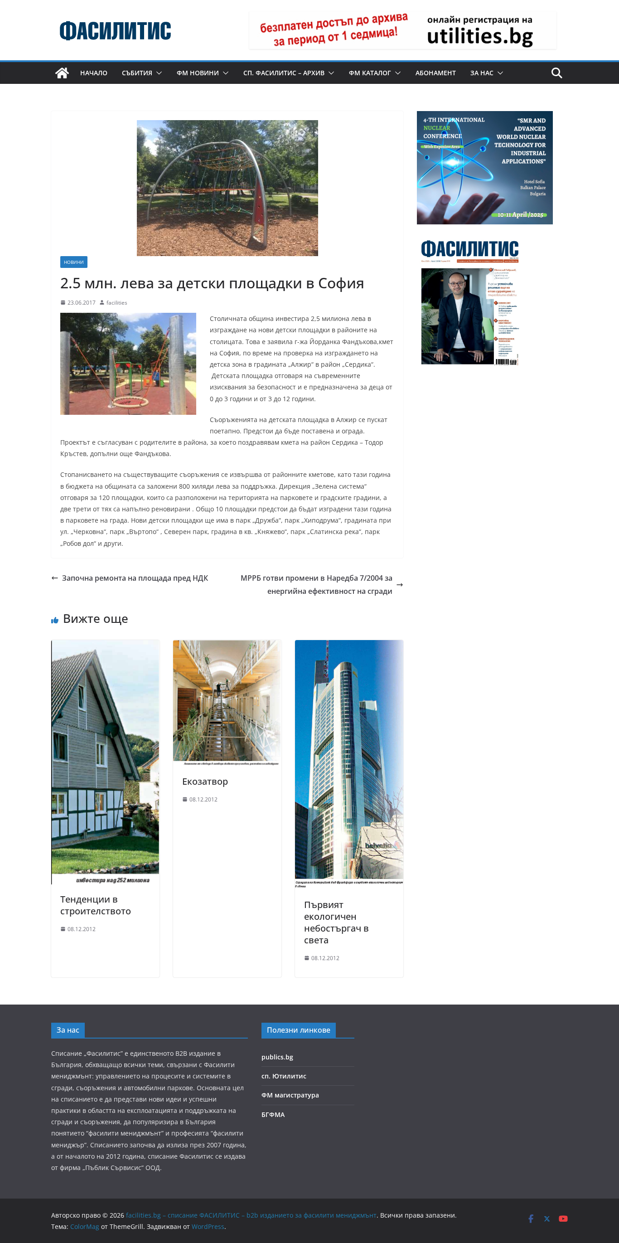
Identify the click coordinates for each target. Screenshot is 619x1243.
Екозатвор (205, 781)
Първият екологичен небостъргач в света (336, 922)
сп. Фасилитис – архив (283, 72)
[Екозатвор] (227, 646)
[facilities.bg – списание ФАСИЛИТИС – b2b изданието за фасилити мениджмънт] (62, 73)
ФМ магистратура (290, 1095)
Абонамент (436, 72)
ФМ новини (198, 72)
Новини (74, 262)
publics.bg (277, 1057)
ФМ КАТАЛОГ (370, 72)
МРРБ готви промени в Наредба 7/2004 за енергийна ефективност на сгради (316, 584)
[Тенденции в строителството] (105, 646)
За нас (481, 72)
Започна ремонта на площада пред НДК (135, 578)
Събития (137, 72)
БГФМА (273, 1114)
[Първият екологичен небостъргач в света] (349, 646)
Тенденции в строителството (95, 905)
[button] (157, 73)
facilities (116, 302)
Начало (93, 72)
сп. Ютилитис (283, 1076)
